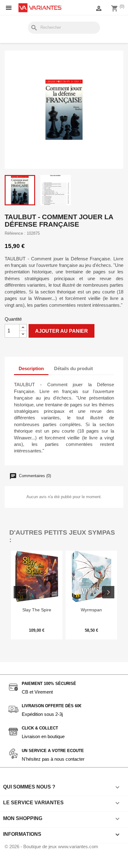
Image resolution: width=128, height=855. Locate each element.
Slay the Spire (36, 609)
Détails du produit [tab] (73, 368)
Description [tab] (31, 368)
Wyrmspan (91, 609)
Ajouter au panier (61, 331)
